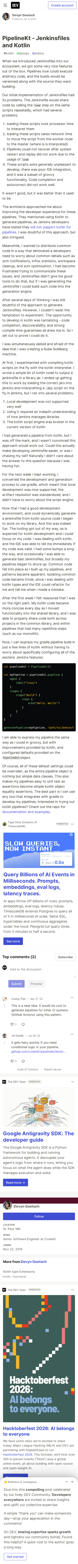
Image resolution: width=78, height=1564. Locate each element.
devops (23, 53)
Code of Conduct (27, 1069)
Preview (36, 984)
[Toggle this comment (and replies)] (5, 1006)
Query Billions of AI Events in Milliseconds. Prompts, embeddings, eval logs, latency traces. (39, 884)
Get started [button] (15, 1557)
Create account (62, 5)
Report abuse (52, 1069)
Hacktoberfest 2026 (17, 1454)
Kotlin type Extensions (18, 1274)
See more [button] (13, 941)
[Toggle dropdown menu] (72, 824)
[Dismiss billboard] (72, 1482)
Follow (39, 1216)
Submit (16, 984)
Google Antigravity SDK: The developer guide (38, 1136)
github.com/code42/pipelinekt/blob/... (38, 1051)
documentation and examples (26, 812)
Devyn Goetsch (23, 15)
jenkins (38, 53)
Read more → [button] (15, 1182)
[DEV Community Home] (15, 5)
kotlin (9, 53)
